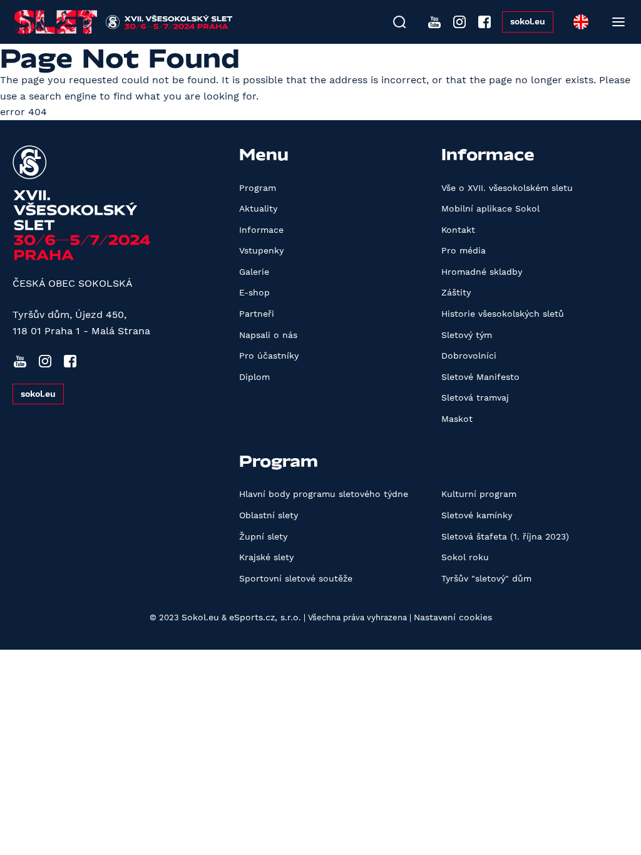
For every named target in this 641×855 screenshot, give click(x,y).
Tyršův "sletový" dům (486, 578)
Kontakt (458, 230)
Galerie (254, 272)
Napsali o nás (268, 335)
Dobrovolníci (468, 356)
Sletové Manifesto (480, 377)
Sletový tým (466, 335)
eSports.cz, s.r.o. (265, 617)
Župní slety (263, 536)
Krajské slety (266, 557)
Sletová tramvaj (475, 397)
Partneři (256, 314)
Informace (261, 230)
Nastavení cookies (453, 617)
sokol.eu (527, 21)
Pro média (463, 250)
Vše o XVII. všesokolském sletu (507, 188)
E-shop (254, 292)
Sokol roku (465, 557)
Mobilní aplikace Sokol (490, 208)
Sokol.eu (200, 617)
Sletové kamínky (476, 515)
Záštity (456, 292)
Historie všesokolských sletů (502, 314)
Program (257, 188)
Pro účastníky (269, 356)
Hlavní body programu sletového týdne (323, 494)
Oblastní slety (268, 515)
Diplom (254, 377)
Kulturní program (478, 494)
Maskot (457, 419)
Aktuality (258, 208)
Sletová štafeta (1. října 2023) (505, 536)
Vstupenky (261, 250)
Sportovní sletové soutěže (295, 578)
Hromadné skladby (481, 272)
